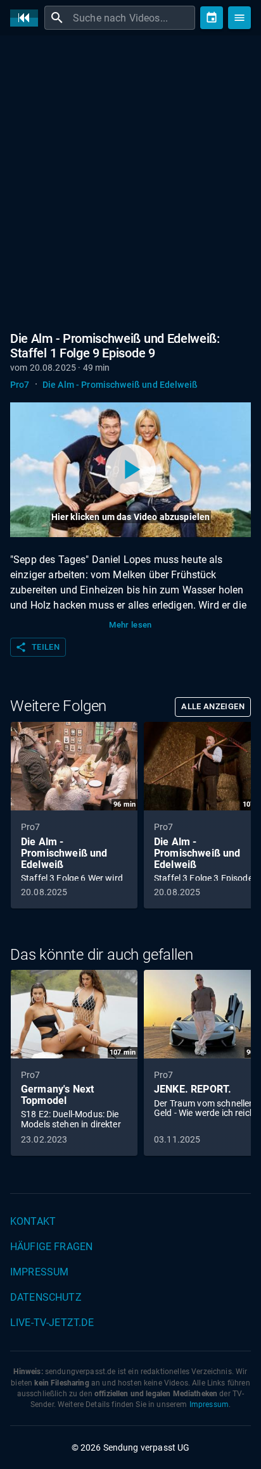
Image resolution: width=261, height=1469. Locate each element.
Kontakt (33, 1221)
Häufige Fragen (51, 1247)
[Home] (27, 18)
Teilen (37, 647)
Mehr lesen (130, 624)
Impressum (39, 1272)
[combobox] (132, 18)
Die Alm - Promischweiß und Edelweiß (120, 385)
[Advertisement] (130, 181)
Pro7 (20, 385)
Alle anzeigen (213, 706)
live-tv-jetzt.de (52, 1323)
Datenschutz (46, 1297)
